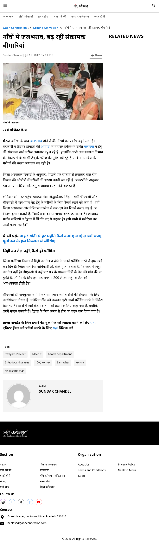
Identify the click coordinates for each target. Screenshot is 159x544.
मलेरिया (89, 147)
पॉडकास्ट (44, 470)
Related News (126, 37)
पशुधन (3, 465)
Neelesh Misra (127, 470)
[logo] (80, 6)
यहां (92, 323)
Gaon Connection (15, 28)
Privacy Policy (126, 465)
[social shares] (3, 502)
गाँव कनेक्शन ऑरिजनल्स (53, 476)
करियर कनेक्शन (80, 17)
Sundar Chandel (12, 55)
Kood (81, 476)
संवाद (3, 482)
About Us (84, 465)
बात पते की (60, 17)
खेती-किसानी (26, 17)
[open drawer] (5, 5)
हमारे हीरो (43, 17)
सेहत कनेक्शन (47, 487)
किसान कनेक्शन (48, 465)
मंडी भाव (4, 487)
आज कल (8, 17)
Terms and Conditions (92, 470)
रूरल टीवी (99, 17)
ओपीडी (45, 147)
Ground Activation (45, 28)
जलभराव (36, 141)
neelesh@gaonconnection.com (27, 523)
